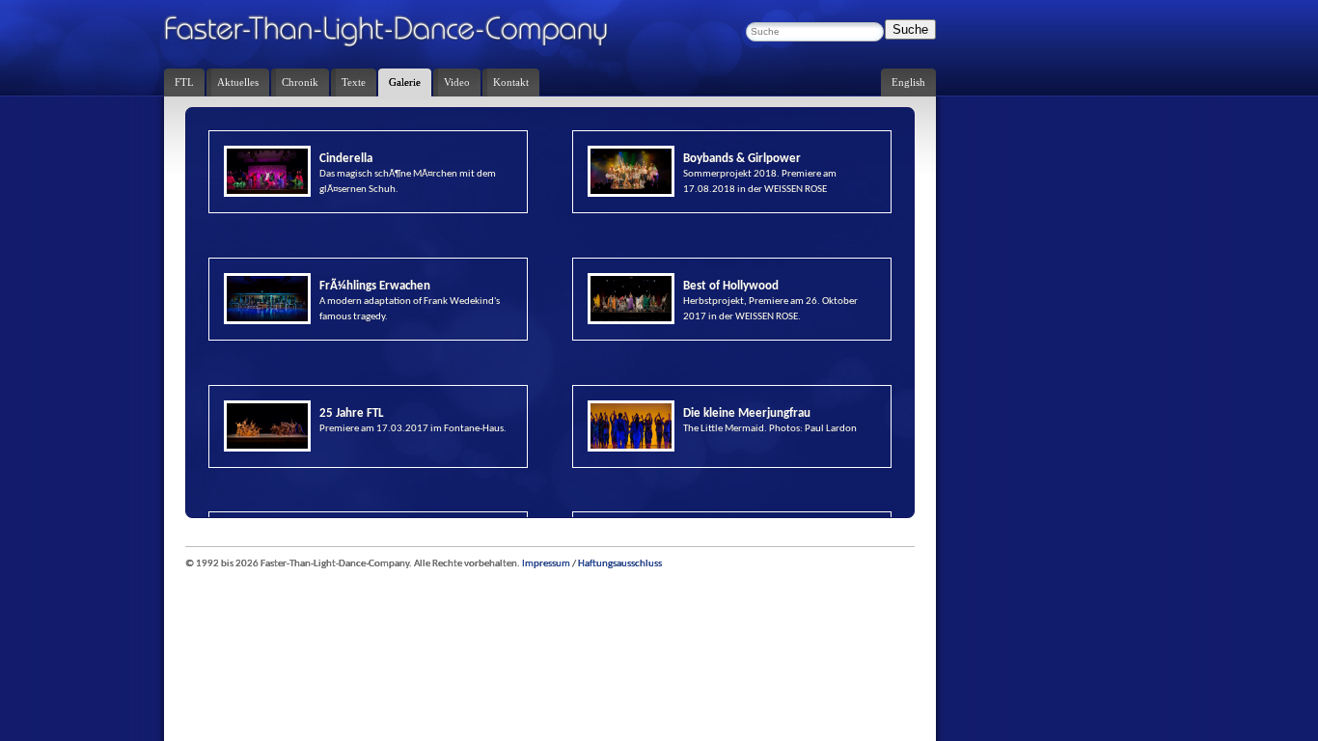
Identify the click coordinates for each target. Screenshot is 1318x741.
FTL (184, 82)
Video (457, 82)
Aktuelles (238, 82)
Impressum (546, 564)
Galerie (405, 82)
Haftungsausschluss (620, 564)
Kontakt (511, 82)
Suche (910, 29)
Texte (354, 82)
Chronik (300, 82)
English (908, 82)
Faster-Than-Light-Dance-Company (405, 33)
